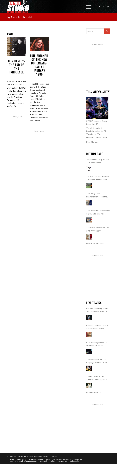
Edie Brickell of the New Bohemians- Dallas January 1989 (39, 65)
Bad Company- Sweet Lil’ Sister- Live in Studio (96, 344)
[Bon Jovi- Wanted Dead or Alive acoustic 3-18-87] (89, 334)
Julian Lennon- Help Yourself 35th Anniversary (98, 161)
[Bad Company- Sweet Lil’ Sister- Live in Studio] (89, 351)
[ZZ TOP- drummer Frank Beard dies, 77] (97, 108)
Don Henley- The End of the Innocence (16, 66)
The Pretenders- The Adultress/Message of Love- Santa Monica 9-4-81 (98, 378)
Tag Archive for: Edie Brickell (20, 17)
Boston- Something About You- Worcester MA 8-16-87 (97, 310)
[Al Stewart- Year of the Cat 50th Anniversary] (89, 237)
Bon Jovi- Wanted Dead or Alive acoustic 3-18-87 (97, 327)
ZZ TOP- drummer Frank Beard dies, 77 (96, 122)
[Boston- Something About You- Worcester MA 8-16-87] (89, 317)
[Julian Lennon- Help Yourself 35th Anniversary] (89, 168)
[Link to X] (103, 6)
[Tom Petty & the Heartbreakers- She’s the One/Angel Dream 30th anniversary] (89, 202)
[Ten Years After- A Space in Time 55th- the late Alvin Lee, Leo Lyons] (89, 185)
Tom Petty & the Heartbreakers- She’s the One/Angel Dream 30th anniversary (96, 195)
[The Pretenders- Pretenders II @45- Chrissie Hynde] (89, 219)
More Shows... (92, 142)
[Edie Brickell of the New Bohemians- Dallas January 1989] (39, 44)
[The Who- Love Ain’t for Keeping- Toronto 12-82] (89, 368)
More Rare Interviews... (96, 243)
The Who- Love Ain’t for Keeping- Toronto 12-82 (96, 361)
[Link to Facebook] (99, 6)
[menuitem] (87, 6)
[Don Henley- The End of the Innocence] (16, 46)
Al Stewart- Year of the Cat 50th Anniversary (97, 229)
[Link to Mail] (108, 6)
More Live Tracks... (94, 392)
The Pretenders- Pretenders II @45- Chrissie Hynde (98, 212)
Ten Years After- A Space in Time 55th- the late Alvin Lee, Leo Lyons (97, 178)
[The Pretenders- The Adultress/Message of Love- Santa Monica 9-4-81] (89, 385)
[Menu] (87, 6)
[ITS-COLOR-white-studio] (18, 6)
